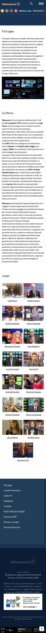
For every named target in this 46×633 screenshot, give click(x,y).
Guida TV (8, 495)
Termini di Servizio (12, 527)
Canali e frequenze (12, 490)
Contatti (7, 506)
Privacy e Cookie (11, 522)
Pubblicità (8, 501)
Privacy (40, 617)
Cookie (23, 619)
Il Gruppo (8, 485)
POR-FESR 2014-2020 (14, 511)
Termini (17, 619)
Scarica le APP (10, 517)
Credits (29, 619)
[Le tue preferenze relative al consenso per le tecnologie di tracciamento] (41, 628)
